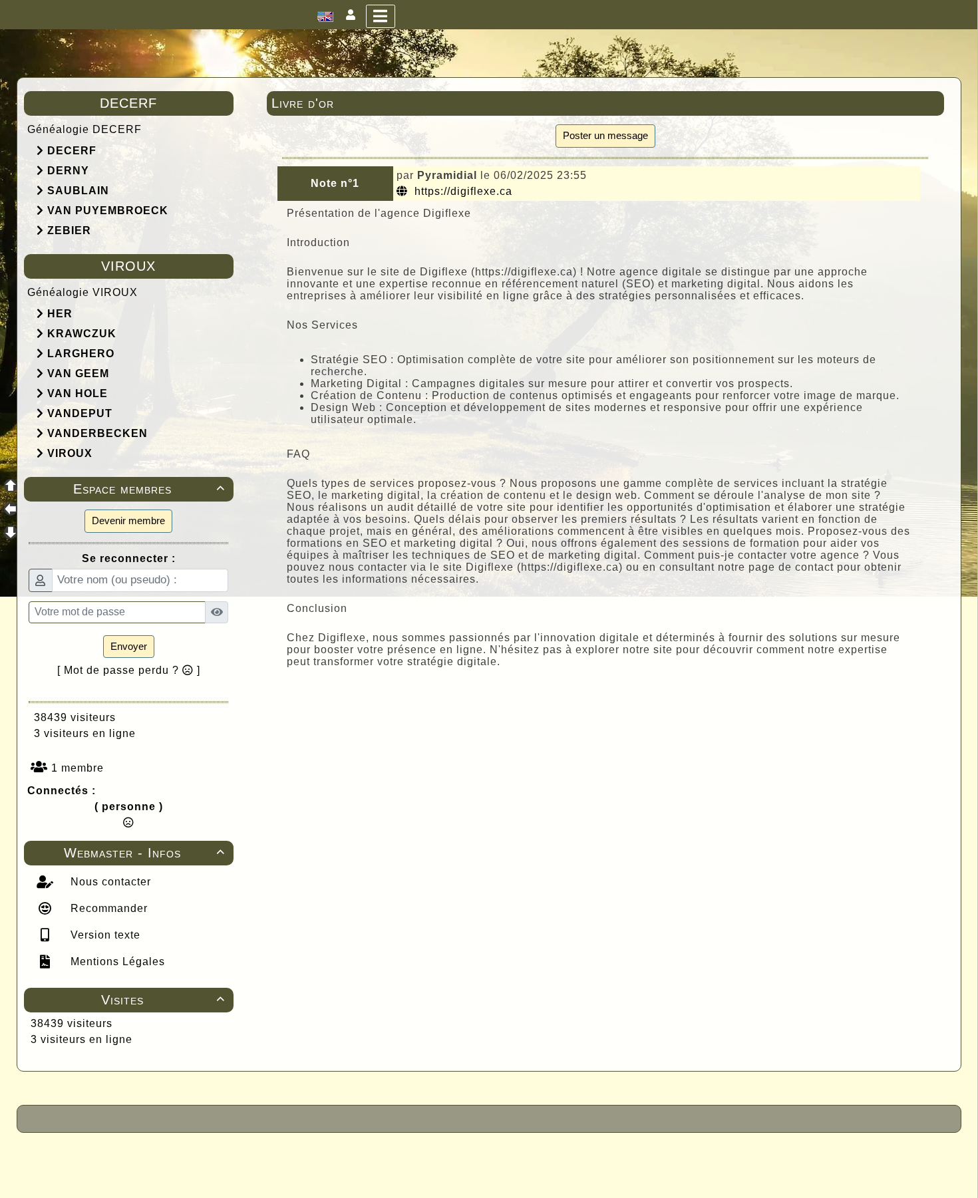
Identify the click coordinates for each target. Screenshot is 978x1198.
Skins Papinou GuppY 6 (433, 1172)
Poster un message (605, 135)
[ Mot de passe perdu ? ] (128, 670)
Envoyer (128, 646)
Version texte (103, 935)
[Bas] (10, 532)
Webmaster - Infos (144, 852)
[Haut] (10, 485)
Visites (162, 999)
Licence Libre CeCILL (551, 1172)
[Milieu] (10, 509)
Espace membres (148, 489)
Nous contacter (109, 881)
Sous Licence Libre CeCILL (574, 1158)
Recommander (107, 908)
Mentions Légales (116, 961)
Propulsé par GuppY (383, 1158)
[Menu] (380, 16)
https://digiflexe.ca (462, 191)
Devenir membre (128, 520)
